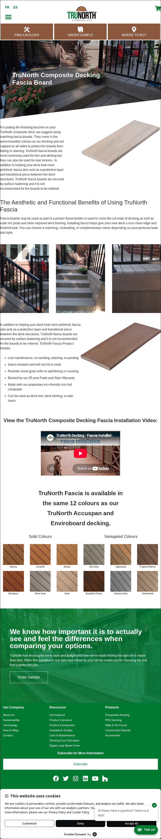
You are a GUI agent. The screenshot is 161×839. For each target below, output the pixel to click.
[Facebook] (56, 778)
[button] (8, 17)
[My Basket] (158, 10)
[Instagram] (76, 778)
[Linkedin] (85, 778)
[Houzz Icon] (105, 778)
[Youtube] (95, 778)
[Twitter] (66, 778)
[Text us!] (146, 831)
